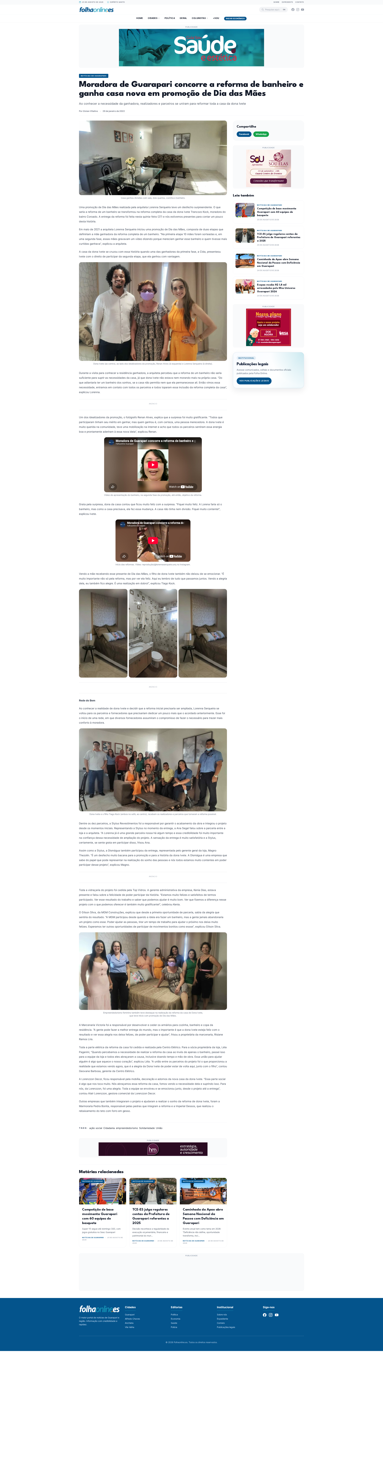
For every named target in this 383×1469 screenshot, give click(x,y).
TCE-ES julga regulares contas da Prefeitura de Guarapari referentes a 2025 (278, 237)
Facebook (244, 134)
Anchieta (129, 1323)
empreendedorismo (127, 1128)
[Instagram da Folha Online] (297, 9)
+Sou (216, 18)
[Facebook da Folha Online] (292, 9)
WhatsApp (261, 134)
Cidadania (109, 1128)
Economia (175, 1318)
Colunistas (199, 18)
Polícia (174, 1327)
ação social (95, 1128)
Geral (183, 18)
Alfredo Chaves (132, 1318)
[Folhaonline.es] (96, 9)
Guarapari (129, 1314)
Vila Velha (129, 1327)
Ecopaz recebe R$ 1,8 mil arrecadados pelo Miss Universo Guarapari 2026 (276, 288)
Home (139, 18)
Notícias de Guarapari (94, 76)
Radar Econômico (235, 18)
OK (284, 9)
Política (170, 18)
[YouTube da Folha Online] (302, 9)
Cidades (152, 18)
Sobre (276, 2)
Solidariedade (147, 1128)
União (159, 1128)
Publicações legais (226, 1327)
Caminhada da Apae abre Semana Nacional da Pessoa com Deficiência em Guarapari (278, 262)
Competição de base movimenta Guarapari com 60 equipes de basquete (276, 212)
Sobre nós (222, 1314)
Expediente (287, 2)
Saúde (174, 1323)
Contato (299, 2)
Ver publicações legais (254, 381)
